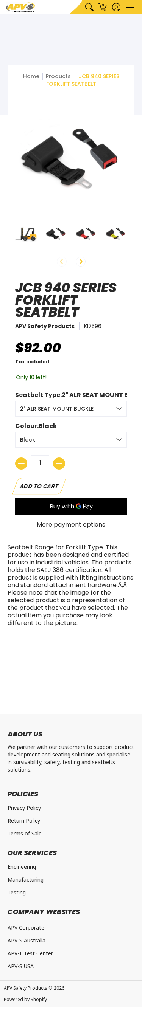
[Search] (89, 7)
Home (31, 76)
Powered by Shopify (25, 999)
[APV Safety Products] (20, 7)
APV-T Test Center (30, 953)
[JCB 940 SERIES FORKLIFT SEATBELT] (26, 234)
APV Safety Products (45, 326)
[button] (102, 7)
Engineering (22, 866)
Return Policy (24, 820)
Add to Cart (39, 486)
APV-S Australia (26, 940)
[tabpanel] (71, 587)
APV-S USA (21, 966)
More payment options (71, 525)
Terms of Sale (25, 833)
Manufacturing (26, 879)
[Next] (80, 261)
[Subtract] (21, 463)
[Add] (59, 463)
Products (58, 76)
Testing (17, 892)
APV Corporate (26, 927)
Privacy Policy (24, 807)
